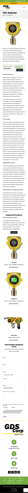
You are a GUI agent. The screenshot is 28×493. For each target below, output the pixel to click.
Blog (14, 482)
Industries (20, 478)
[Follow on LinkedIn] (15, 472)
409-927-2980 (14, 458)
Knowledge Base (19, 480)
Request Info (14, 3)
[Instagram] (10, 1)
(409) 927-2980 (21, 1)
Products (14, 478)
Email (13, 407)
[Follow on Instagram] (18, 472)
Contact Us (19, 70)
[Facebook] (3, 1)
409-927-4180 (14, 468)
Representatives (11, 480)
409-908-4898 (7, 68)
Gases (4, 480)
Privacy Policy (14, 488)
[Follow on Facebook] (9, 472)
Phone (5, 407)
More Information (13, 267)
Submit (4, 416)
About (9, 478)
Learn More (14, 232)
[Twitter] (5, 1)
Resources (9, 482)
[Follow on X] (12, 472)
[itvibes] (16, 490)
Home (4, 15)
